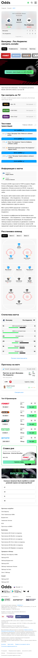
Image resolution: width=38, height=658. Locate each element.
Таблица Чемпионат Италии (9, 566)
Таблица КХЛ (5, 579)
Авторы (3, 653)
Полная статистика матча (19, 358)
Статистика (23, 49)
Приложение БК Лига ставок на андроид (13, 542)
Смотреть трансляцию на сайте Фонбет (19, 72)
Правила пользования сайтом (22, 644)
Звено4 (26, 235)
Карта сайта (10, 644)
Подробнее (18, 36)
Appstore (6, 591)
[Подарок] (28, 2)
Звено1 (4, 235)
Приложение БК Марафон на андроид (12, 548)
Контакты (3, 644)
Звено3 (19, 235)
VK (24, 591)
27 (4, 487)
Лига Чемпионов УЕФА (8, 514)
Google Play (16, 591)
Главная (3, 8)
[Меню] (35, 3)
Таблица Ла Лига (6, 569)
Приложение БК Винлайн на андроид (12, 545)
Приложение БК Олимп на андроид (11, 533)
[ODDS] (5, 2)
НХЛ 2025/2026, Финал (19, 13)
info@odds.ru (20, 605)
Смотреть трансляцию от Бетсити (16, 55)
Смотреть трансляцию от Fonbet (6, 55)
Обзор (4, 49)
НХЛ (14, 8)
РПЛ (2, 523)
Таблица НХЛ (5, 582)
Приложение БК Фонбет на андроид (11, 536)
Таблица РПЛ (5, 557)
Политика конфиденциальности (9, 646)
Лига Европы (5, 511)
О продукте (4, 651)
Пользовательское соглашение (14, 653)
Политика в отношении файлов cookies (11, 655)
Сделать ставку (19, 462)
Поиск (32, 2)
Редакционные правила (15, 651)
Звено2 (11, 235)
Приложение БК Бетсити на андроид (11, 539)
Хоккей (9, 8)
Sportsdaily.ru (5, 600)
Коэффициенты (13, 49)
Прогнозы (32, 49)
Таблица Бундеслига (7, 560)
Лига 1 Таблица (5, 572)
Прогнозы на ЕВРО (6, 526)
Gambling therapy (10, 616)
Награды (31, 600)
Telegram (28, 591)
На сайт (31, 407)
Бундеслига (4, 517)
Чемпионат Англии (6, 520)
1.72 (32, 457)
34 (4, 492)
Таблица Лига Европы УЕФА (9, 554)
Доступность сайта (26, 651)
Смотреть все (19, 392)
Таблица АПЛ (5, 563)
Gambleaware (22, 616)
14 (4, 496)
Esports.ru (18, 600)
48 (4, 501)
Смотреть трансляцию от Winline (26, 55)
